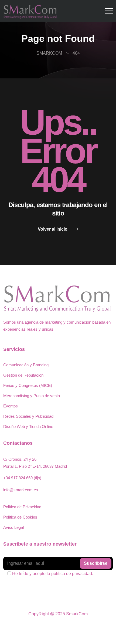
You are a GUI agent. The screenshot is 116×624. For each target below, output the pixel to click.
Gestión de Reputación (23, 375)
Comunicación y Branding (26, 365)
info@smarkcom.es (20, 489)
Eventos (10, 406)
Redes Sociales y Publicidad (28, 416)
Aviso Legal (13, 527)
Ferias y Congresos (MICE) (27, 385)
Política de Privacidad (22, 506)
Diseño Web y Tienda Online (28, 426)
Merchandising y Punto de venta (31, 395)
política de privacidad (71, 573)
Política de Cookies (20, 517)
